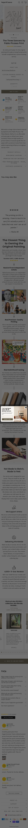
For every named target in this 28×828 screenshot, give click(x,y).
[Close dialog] (26, 407)
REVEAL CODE (7, 419)
